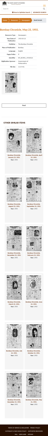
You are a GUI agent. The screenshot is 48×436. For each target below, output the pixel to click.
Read (24, 105)
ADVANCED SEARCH (39, 12)
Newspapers (26, 20)
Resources (14, 20)
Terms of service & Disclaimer (18, 428)
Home (5, 20)
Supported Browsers (35, 431)
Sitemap (30, 434)
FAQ (16, 434)
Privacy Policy (35, 428)
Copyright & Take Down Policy (15, 431)
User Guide (22, 434)
